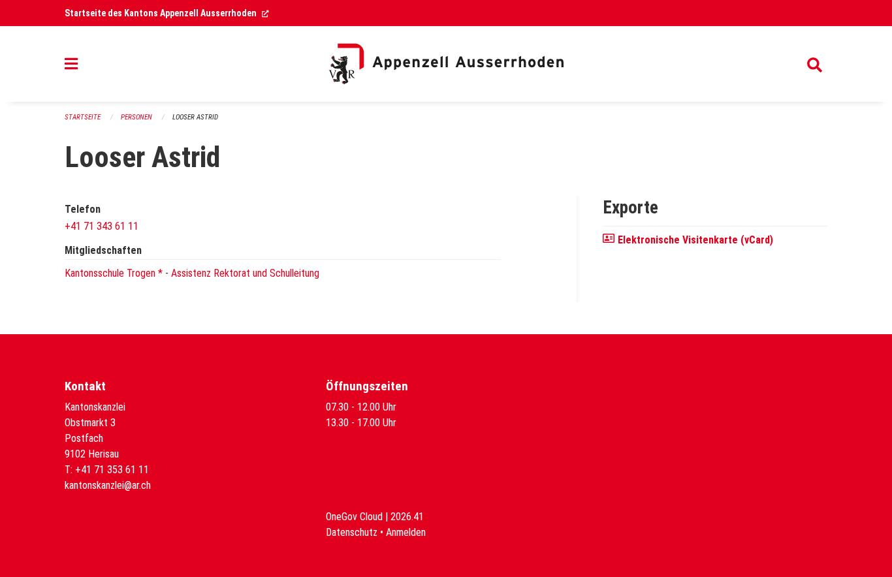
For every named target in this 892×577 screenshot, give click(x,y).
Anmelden (406, 532)
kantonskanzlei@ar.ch (108, 485)
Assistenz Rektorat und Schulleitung (245, 273)
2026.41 (407, 516)
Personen (136, 117)
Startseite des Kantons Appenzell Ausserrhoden (167, 13)
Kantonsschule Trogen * (114, 273)
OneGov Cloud (354, 516)
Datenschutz (351, 532)
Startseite (83, 117)
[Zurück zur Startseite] (446, 64)
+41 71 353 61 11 (112, 469)
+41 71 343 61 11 (101, 226)
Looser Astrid (195, 117)
